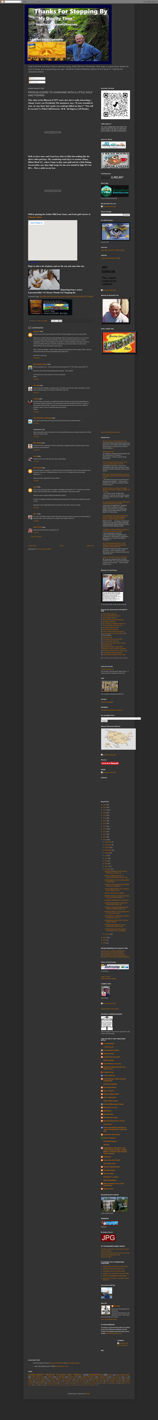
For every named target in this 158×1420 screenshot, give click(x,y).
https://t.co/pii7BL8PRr (56, 1363)
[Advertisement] (61, 541)
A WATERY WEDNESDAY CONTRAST (116, 900)
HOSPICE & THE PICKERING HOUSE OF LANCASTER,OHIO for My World (116, 530)
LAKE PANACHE (72, 1385)
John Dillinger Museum (109, 618)
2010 (105, 840)
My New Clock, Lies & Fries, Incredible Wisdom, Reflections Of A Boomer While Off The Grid (116, 489)
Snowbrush (107, 1157)
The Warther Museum (109, 622)
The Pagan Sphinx (109, 1170)
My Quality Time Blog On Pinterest (111, 710)
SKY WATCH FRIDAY (65, 1379)
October (107, 847)
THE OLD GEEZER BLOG (111, 1167)
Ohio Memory (107, 1124)
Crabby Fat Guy (108, 1072)
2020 (105, 813)
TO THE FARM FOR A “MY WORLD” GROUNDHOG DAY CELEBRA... (115, 930)
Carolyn (36, 399)
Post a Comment (36, 536)
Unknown (36, 331)
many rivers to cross (110, 1107)
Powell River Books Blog (111, 1134)
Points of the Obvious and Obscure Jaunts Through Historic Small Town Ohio (115, 1129)
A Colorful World (108, 1043)
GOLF (63, 296)
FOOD (107, 1383)
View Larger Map (33, 262)
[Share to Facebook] (59, 321)
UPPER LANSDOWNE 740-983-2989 (114, 1276)
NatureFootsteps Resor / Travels (114, 1121)
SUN (59, 296)
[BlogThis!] (54, 321)
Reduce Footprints (109, 1138)
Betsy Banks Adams (40, 364)
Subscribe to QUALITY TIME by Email (112, 250)
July (106, 855)
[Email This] (52, 321)
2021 (105, 810)
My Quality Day (108, 1114)
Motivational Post (108, 451)
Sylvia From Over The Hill (111, 1160)
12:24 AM (36, 450)
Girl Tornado (37, 468)
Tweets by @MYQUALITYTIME (110, 258)
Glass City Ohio (108, 1091)
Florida (43, 1385)
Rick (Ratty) (37, 443)
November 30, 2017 (62, 1366)
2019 (105, 815)
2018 (105, 818)
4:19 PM (36, 423)
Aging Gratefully (108, 1053)
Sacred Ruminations (110, 1141)
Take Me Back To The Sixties (110, 1009)
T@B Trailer (114, 1383)
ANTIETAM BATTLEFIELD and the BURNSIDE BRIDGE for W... (115, 925)
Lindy (35, 487)
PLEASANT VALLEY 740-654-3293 (114, 1271)
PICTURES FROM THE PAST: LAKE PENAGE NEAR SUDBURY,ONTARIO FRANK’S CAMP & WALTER (114, 545)
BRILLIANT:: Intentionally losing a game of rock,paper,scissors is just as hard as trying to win (116, 476)
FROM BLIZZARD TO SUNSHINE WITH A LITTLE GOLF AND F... (116, 912)
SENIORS (41, 1383)
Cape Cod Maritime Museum (111, 616)
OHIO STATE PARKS (82, 1379)
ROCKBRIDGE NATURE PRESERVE (113, 955)
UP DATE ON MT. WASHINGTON (88, 1385)
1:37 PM (36, 532)
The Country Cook (109, 1163)
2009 (105, 937)
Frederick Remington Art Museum (112, 620)
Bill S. (35, 514)
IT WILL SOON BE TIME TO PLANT (56, 1385)
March (107, 866)
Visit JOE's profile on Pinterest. (110, 432)
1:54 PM (36, 392)
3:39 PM (36, 412)
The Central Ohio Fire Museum (112, 625)
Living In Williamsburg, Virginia (113, 1104)
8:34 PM (36, 508)
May (106, 861)
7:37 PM (36, 481)
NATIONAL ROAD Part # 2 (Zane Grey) (115, 651)
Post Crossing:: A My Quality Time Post (115, 441)
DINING (71, 1383)
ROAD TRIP (73, 1377)
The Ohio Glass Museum (110, 629)
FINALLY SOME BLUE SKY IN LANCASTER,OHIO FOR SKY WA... (116, 876)
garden (101, 1383)
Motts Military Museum (109, 614)
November (108, 845)
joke (125, 1377)
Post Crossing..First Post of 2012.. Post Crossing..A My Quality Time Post (115, 463)
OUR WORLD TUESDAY (114, 1381)
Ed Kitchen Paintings (110, 1084)
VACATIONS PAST (123, 1375)
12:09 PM (36, 358)
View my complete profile (109, 1319)
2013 (105, 832)
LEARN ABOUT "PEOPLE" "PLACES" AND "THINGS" (55, 1375)
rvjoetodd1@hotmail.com (114, 1333)
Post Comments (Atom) (44, 549)
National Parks (116, 1377)
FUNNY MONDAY (87, 1377)
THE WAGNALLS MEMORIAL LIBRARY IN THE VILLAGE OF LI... (116, 916)
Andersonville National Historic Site (114, 654)
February (108, 869)
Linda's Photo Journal (110, 1101)
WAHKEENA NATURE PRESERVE (113, 953)
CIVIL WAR (82, 1381)
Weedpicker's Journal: (110, 1177)
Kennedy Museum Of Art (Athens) (113, 633)
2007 (105, 940)
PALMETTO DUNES (86, 296)
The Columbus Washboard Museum (113, 624)
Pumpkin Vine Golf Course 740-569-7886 (116, 1273)
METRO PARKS (79, 1383)
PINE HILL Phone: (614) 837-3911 (113, 1269)
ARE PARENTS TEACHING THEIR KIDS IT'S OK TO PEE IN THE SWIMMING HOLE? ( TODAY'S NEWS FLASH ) (115, 517)
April (106, 863)
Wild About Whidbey (109, 1180)
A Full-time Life (108, 1047)
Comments (34, 82)
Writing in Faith (108, 1189)
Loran (35, 456)
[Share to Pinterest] (61, 321)
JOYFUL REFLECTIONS (111, 1094)
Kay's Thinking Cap (109, 1097)
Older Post (90, 546)
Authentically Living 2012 (111, 1057)
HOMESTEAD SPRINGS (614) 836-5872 (115, 1266)
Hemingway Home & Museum (112, 653)
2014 (105, 829)
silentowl (106, 1144)
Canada (36, 1385)
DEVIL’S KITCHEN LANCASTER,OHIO (115, 557)
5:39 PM (36, 521)
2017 (105, 821)
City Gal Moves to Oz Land (112, 1064)
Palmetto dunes (35, 217)
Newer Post (32, 546)
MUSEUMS (60, 1377)
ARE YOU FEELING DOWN (37, 1379)
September (108, 850)
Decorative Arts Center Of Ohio (112, 639)
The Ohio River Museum (111, 641)
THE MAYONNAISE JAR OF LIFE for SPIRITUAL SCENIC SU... (115, 872)
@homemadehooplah (72, 1363)
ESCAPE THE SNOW (96, 1381)
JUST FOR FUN (37, 1377)
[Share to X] (56, 321)
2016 (105, 823)
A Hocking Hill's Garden (111, 1050)
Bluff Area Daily (108, 1060)
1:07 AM (35, 461)
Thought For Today (115, 1379)
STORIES (52, 1379)
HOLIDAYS (63, 1383)
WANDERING (96, 1375)
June (106, 858)
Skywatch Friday (91, 1383)
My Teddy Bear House (110, 1117)
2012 (105, 834)
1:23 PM (36, 379)
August (107, 853)
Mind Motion (107, 1111)
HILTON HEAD (52, 296)
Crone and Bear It (109, 1075)
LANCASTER (103, 1377)
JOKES (50, 1377)
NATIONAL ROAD (70, 1381)
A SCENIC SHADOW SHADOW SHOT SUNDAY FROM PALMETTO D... (116, 908)
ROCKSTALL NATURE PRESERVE (113, 951)
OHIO (110, 1375)
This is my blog (108, 1173)
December (108, 842)
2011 (105, 837)
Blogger (87, 1394)
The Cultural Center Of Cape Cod (113, 631)
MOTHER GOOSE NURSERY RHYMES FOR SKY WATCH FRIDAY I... (116, 896)
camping (38, 1381)
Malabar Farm (107, 637)
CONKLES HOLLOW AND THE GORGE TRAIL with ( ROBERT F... (116, 885)
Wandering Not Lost (107, 669)
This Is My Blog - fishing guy (42, 418)
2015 (105, 826)
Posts (33, 78)
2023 (105, 805)
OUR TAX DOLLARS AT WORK (114, 893)
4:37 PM (36, 436)
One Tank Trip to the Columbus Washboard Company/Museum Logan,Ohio (116, 502)
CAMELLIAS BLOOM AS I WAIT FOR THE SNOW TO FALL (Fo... (115, 903)
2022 (105, 807)
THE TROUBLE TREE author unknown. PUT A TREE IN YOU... (116, 889)
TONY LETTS (37, 527)
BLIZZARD (43, 296)
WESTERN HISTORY (99, 1379)
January (107, 934)
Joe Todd (36, 385)
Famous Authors (56, 1381)
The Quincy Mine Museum (110, 627)
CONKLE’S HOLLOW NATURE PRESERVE (116, 957)
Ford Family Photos (109, 1087)
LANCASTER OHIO (72, 296)
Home (61, 546)
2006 (105, 943)
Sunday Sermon (52, 1383)
